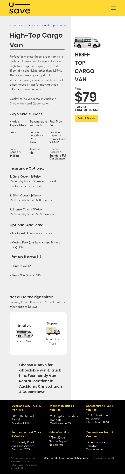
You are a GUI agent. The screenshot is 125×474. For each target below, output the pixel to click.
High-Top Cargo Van (55, 25)
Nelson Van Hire (59, 432)
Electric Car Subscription (74, 458)
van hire (35, 25)
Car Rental (50, 458)
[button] (86, 118)
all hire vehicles (18, 25)
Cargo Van (24, 341)
